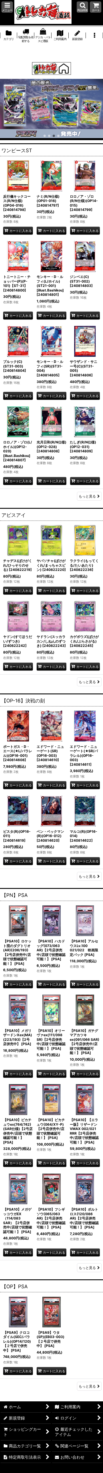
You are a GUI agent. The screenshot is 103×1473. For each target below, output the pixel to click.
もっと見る (87, 496)
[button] (7, 7)
